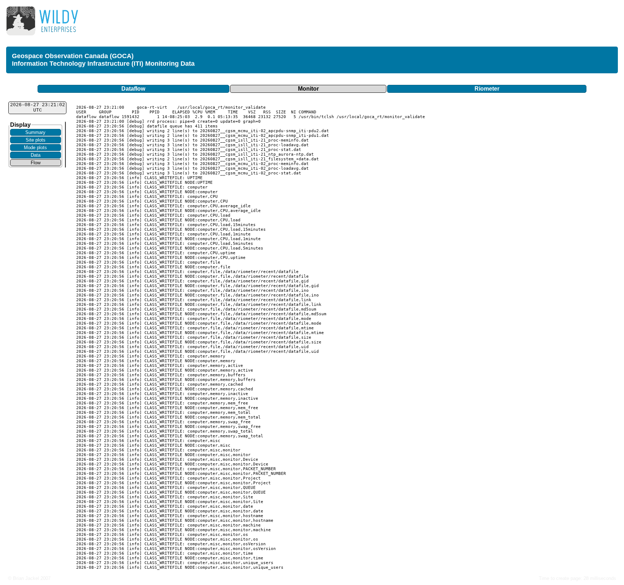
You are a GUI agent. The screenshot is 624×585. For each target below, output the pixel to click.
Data (35, 155)
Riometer (486, 89)
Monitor (308, 89)
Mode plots (35, 147)
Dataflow (133, 89)
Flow (35, 162)
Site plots (36, 140)
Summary (35, 132)
